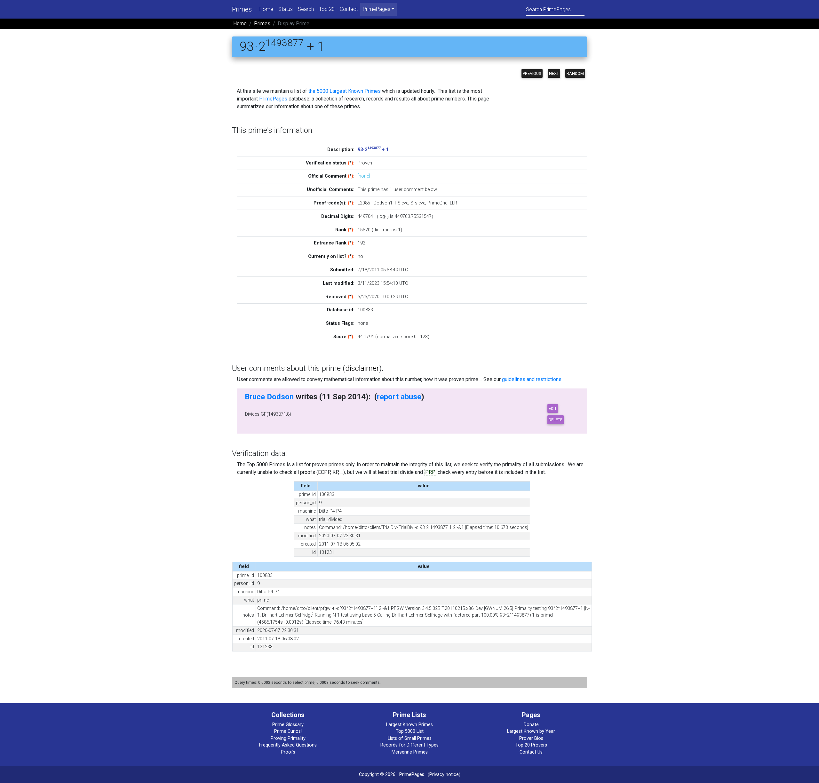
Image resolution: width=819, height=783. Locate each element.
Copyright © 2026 (377, 774)
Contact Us (531, 752)
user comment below (415, 189)
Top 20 (327, 9)
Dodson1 (383, 203)
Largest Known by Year (531, 731)
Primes (242, 9)
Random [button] (575, 73)
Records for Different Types (409, 745)
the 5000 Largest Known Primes (344, 91)
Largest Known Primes (409, 724)
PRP (430, 472)
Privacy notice (444, 774)
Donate (531, 724)
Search (306, 9)
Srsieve (417, 203)
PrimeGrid (437, 203)
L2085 (364, 203)
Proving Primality (288, 738)
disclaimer (362, 368)
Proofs (288, 752)
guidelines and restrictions (531, 379)
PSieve (401, 203)
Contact (349, 9)
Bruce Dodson (269, 396)
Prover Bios (531, 738)
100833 (365, 310)
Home (266, 9)
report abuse (399, 396)
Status (285, 9)
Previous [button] (532, 73)
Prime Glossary (288, 724)
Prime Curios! (288, 731)
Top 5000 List (410, 731)
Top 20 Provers (531, 745)
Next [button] (554, 73)
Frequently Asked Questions (288, 745)
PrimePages (273, 99)
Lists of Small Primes (410, 738)
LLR (453, 203)
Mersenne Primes (410, 752)
